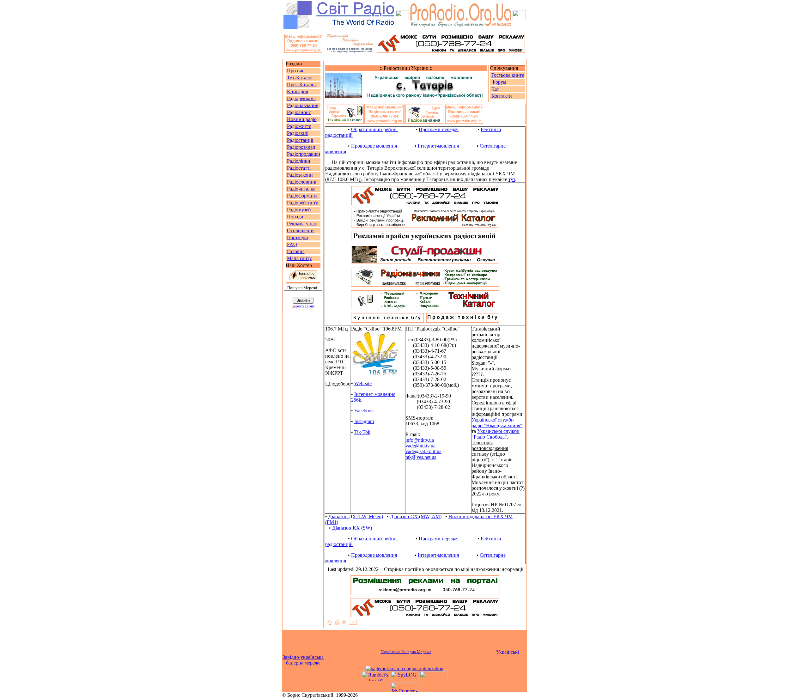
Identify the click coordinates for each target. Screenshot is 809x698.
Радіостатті (299, 168)
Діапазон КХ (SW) (352, 528)
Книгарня (297, 91)
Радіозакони (300, 175)
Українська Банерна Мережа (406, 651)
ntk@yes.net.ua (420, 457)
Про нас (295, 70)
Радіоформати (302, 195)
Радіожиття (299, 126)
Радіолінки (298, 161)
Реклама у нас (302, 223)
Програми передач (439, 129)
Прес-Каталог (302, 84)
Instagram (364, 421)
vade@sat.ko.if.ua (423, 451)
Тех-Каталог (300, 77)
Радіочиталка (301, 188)
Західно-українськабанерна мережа (303, 659)
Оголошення (300, 230)
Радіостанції (300, 140)
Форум (498, 82)
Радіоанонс (299, 112)
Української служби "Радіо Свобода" (495, 434)
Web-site (363, 383)
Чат (495, 89)
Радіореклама (301, 98)
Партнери (297, 237)
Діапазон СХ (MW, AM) (415, 516)
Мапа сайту (299, 258)
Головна (296, 251)
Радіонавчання (302, 105)
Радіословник (301, 182)
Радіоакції (297, 133)
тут (511, 179)
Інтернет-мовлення (438, 146)
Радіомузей (299, 209)
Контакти (501, 96)
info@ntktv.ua (419, 440)
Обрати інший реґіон (374, 129)
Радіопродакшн (303, 154)
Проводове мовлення (374, 146)
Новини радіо (302, 119)
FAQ (292, 244)
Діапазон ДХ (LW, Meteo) (355, 516)
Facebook (364, 410)
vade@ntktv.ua (420, 445)
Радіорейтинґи (303, 202)
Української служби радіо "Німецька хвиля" (496, 422)
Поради (295, 216)
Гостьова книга (507, 75)
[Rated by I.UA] (433, 679)
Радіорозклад (301, 147)
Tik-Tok (362, 432)
